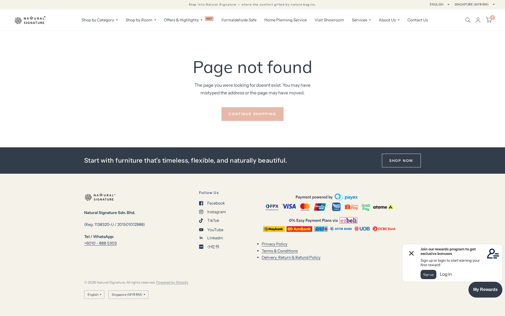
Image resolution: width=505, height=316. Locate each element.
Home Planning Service (285, 19)
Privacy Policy (274, 243)
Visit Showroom (329, 19)
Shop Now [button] (401, 160)
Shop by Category (98, 19)
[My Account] (478, 20)
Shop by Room (139, 19)
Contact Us (417, 19)
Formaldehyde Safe (238, 19)
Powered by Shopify (172, 282)
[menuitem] (100, 20)
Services (359, 19)
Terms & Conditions (280, 250)
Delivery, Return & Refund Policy (291, 257)
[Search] (468, 20)
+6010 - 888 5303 (100, 243)
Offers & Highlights (181, 19)
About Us (387, 19)
